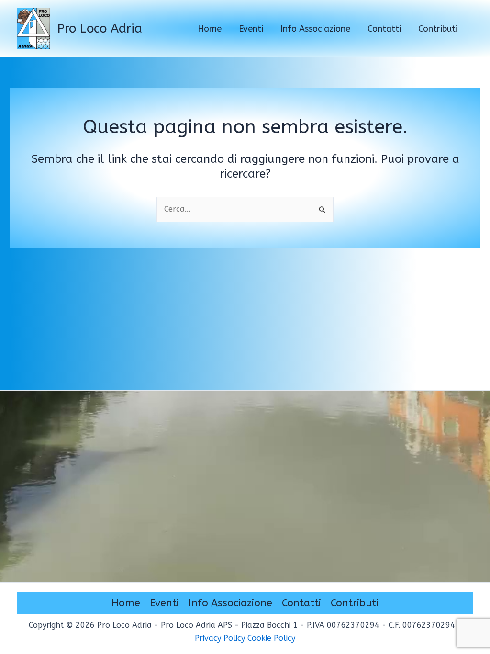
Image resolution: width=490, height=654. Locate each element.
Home (125, 603)
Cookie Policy (271, 638)
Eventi (164, 603)
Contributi (355, 603)
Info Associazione (230, 603)
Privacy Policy (220, 638)
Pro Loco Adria (99, 28)
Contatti (301, 603)
